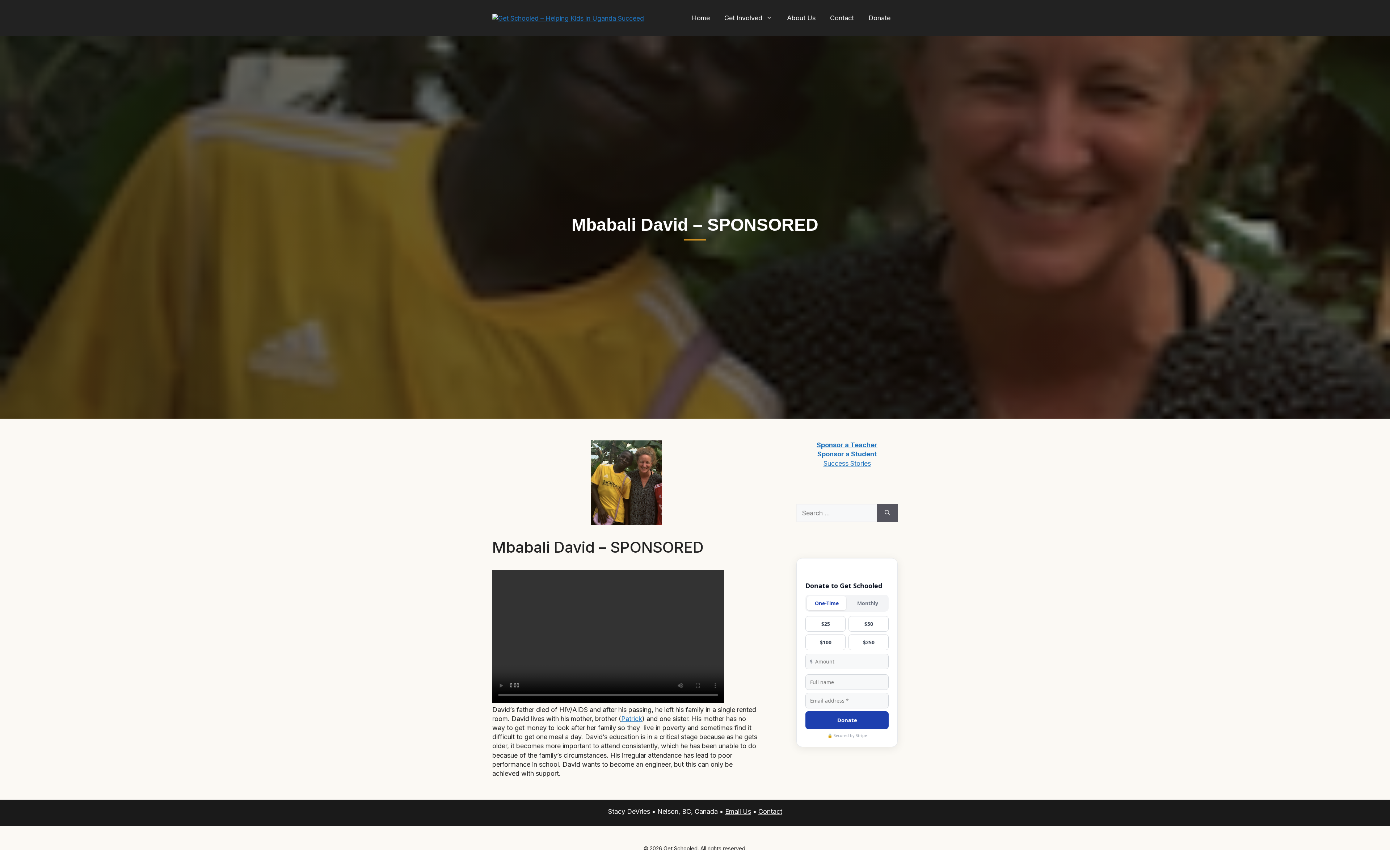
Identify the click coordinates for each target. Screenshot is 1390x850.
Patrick (631, 719)
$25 (825, 623)
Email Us (738, 811)
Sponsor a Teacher (847, 445)
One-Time (827, 603)
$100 (825, 642)
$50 (868, 623)
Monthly (867, 603)
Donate (879, 18)
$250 (869, 642)
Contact (842, 18)
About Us (801, 18)
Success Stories (847, 463)
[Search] (887, 513)
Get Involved (743, 18)
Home (701, 18)
